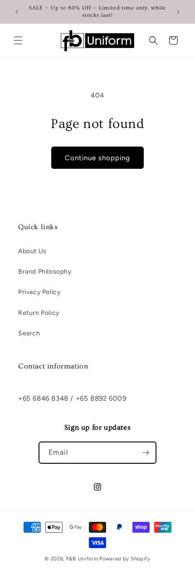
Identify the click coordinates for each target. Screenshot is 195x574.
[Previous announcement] (17, 12)
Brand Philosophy (45, 271)
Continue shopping (97, 158)
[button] (18, 40)
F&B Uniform (82, 559)
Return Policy (38, 313)
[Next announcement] (178, 12)
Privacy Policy (39, 292)
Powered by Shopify (125, 559)
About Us (32, 251)
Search (29, 333)
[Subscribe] (146, 453)
